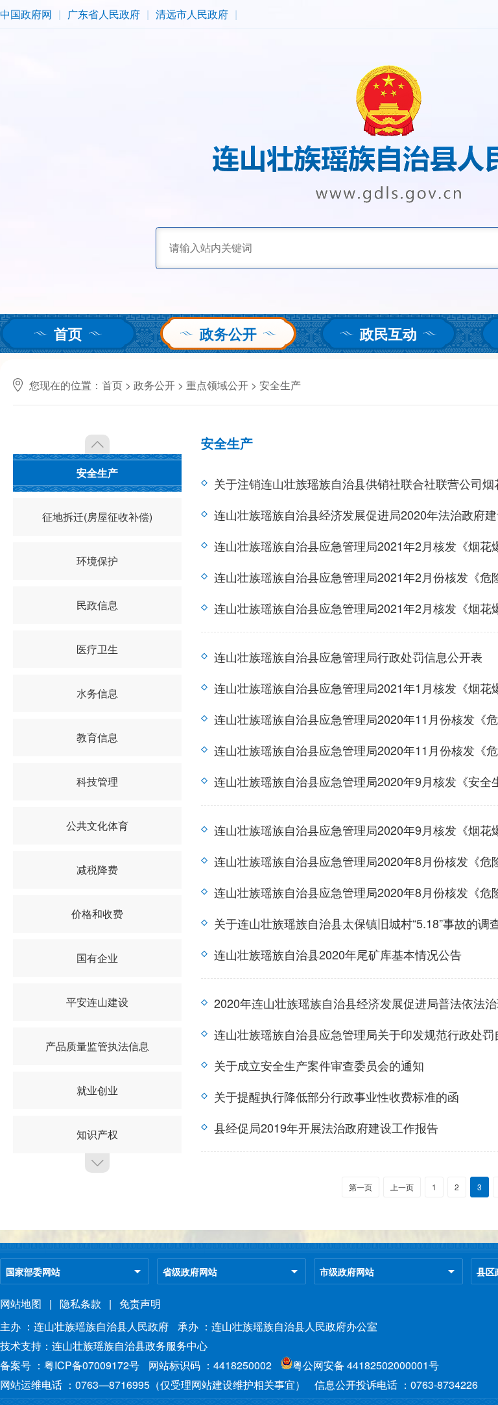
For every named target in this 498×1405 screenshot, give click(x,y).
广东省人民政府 (103, 13)
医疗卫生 (97, 649)
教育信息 (97, 737)
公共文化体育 (97, 825)
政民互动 (388, 333)
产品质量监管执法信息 (97, 1046)
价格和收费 (97, 913)
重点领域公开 (217, 385)
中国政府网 (26, 13)
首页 (68, 333)
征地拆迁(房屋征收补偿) (97, 516)
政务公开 (228, 333)
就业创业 (97, 1090)
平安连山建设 (97, 1001)
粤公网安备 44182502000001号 (365, 1365)
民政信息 (97, 604)
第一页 (360, 1186)
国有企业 (97, 957)
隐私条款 (80, 1303)
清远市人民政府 (192, 13)
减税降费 (97, 869)
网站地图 (21, 1303)
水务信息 (97, 693)
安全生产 (280, 385)
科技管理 (97, 781)
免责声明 (140, 1303)
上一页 (402, 1186)
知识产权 (97, 1134)
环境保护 (97, 560)
